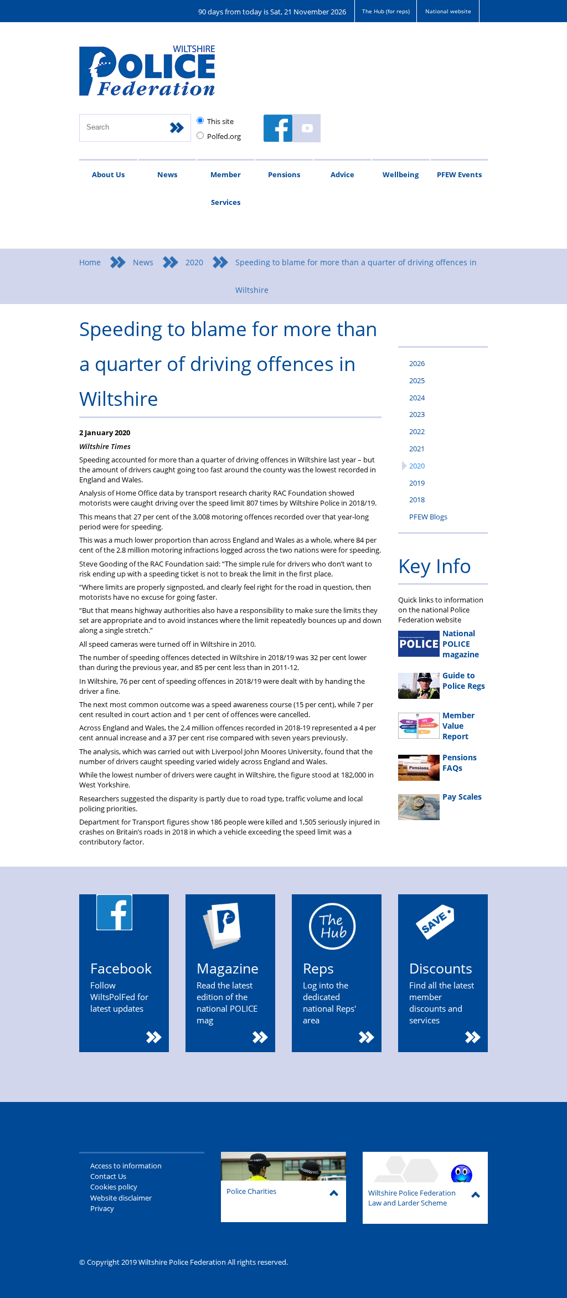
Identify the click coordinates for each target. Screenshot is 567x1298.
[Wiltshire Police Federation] (163, 75)
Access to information (126, 1166)
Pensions (284, 174)
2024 (417, 398)
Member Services (225, 188)
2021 (417, 449)
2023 (417, 414)
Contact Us (108, 1176)
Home (90, 262)
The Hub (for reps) (386, 11)
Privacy (102, 1208)
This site (220, 121)
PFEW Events (459, 174)
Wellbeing (401, 174)
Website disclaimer (121, 1198)
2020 (194, 262)
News (167, 174)
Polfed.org (224, 136)
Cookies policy (113, 1187)
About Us (108, 174)
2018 (417, 499)
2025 (417, 380)
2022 (417, 431)
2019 (417, 483)
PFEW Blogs (428, 517)
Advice (342, 174)
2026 (417, 363)
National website (448, 11)
